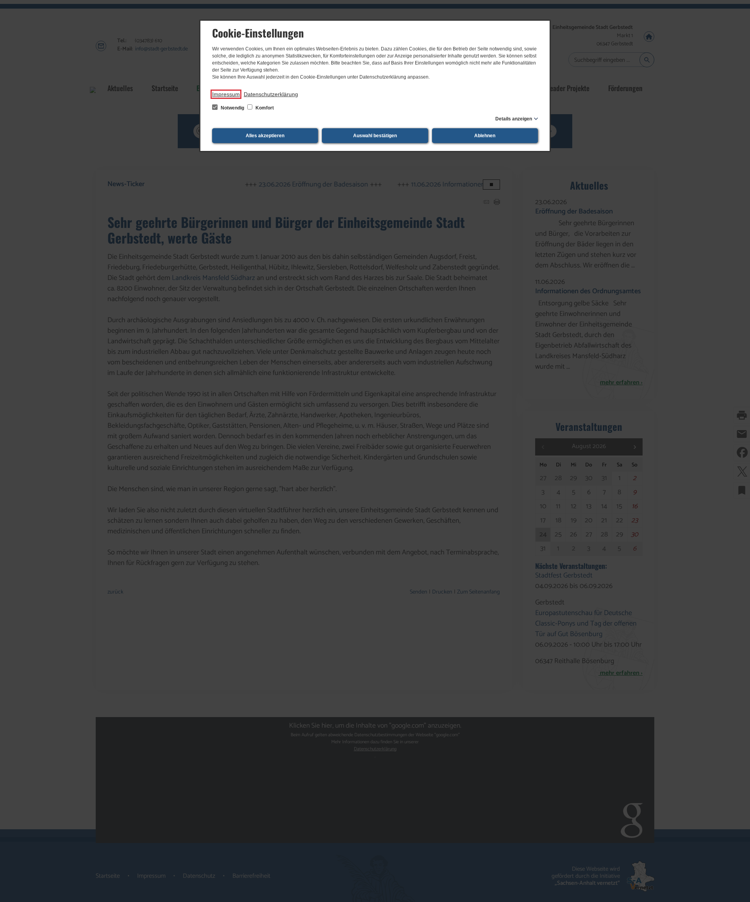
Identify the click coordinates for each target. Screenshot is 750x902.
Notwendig (232, 108)
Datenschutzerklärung (271, 94)
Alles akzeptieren (265, 135)
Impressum (226, 94)
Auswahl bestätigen (375, 135)
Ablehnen (484, 135)
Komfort (264, 108)
